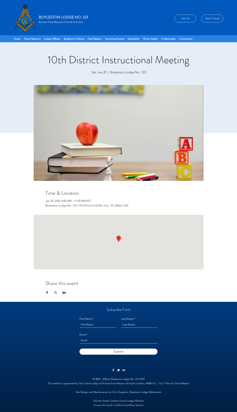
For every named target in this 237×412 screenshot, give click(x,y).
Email (82, 334)
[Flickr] (123, 370)
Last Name (127, 318)
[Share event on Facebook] (47, 292)
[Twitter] (118, 370)
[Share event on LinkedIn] (64, 292)
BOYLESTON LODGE (57, 17)
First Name (85, 318)
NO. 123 (81, 17)
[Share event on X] (55, 292)
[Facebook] (113, 370)
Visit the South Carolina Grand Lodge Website (118, 400)
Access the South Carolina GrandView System (118, 405)
